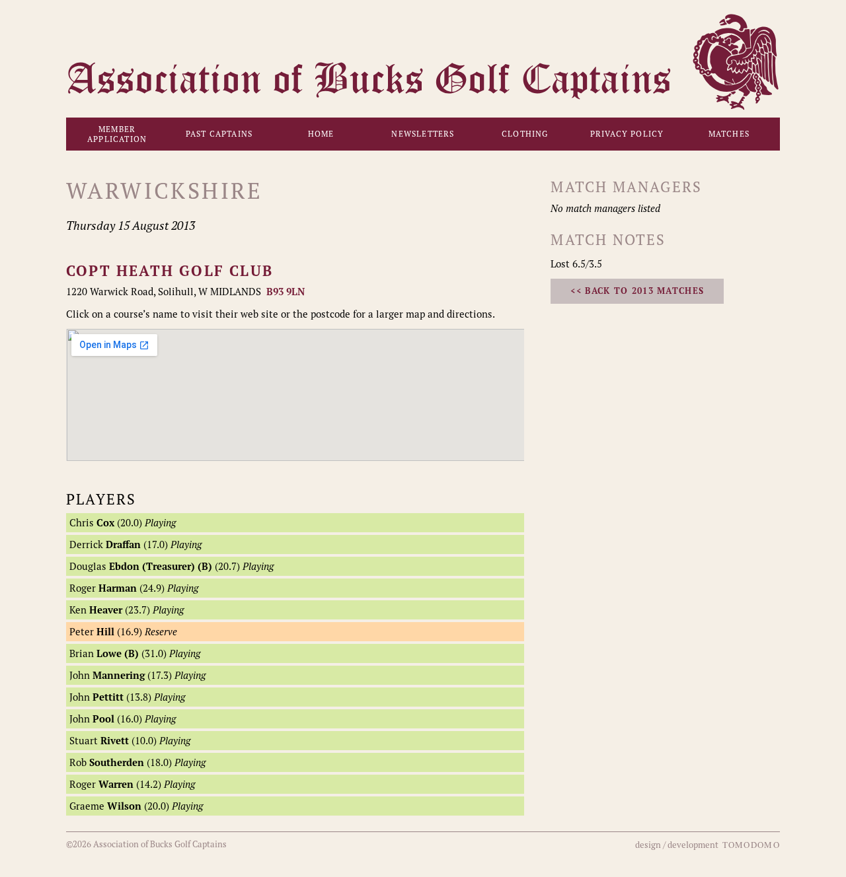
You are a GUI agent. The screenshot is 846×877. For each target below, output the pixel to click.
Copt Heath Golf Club (169, 271)
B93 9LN (285, 291)
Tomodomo (751, 845)
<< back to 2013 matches (637, 291)
